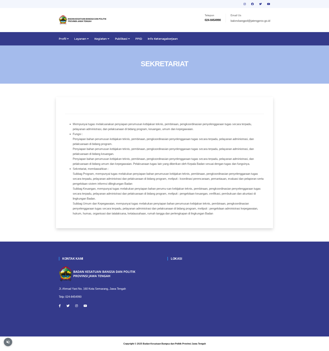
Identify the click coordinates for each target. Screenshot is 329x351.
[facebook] (253, 4)
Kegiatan (101, 38)
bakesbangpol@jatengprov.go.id (250, 20)
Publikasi (121, 38)
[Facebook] (59, 305)
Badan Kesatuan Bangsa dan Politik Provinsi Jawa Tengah (174, 343)
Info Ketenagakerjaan (163, 38)
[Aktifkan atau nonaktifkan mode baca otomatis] (8, 342)
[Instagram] (76, 305)
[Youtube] (85, 305)
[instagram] (245, 4)
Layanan (80, 38)
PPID (138, 38)
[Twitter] (68, 305)
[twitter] (261, 4)
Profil (63, 38)
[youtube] (268, 4)
